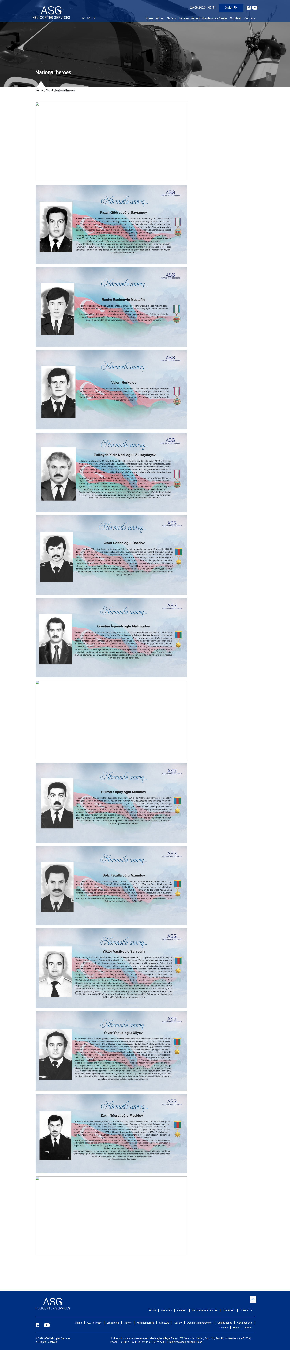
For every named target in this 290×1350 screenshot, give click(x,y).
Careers (223, 1327)
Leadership (113, 1322)
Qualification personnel (199, 1322)
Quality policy (224, 1322)
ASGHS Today (94, 1322)
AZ (84, 18)
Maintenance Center (214, 18)
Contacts (250, 18)
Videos (248, 1327)
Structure (164, 1322)
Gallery (178, 1322)
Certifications (244, 1322)
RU (94, 18)
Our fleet (235, 18)
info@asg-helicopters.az (188, 1342)
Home (149, 18)
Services (184, 18)
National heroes (145, 1322)
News (236, 1327)
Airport (195, 18)
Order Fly (231, 7)
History (128, 1322)
